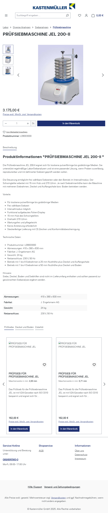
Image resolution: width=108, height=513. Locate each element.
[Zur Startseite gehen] (54, 6)
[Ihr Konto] (86, 15)
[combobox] (39, 15)
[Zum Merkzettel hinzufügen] (44, 365)
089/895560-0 (10, 459)
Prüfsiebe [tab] (9, 327)
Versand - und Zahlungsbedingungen (62, 487)
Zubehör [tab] (39, 327)
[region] (54, 75)
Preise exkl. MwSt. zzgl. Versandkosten (22, 114)
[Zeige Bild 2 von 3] (60, 103)
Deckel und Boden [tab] (24, 327)
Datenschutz (81, 454)
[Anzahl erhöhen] (28, 123)
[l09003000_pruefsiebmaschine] (60, 75)
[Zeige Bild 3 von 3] (65, 103)
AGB (41, 450)
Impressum (80, 458)
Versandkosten (58, 497)
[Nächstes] (103, 74)
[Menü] (6, 15)
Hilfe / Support (35, 487)
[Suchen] (67, 15)
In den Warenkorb (71, 123)
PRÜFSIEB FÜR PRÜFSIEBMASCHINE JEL (24, 375)
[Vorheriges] (18, 74)
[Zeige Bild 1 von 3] (56, 103)
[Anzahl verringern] (6, 123)
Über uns (79, 450)
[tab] (10, 147)
